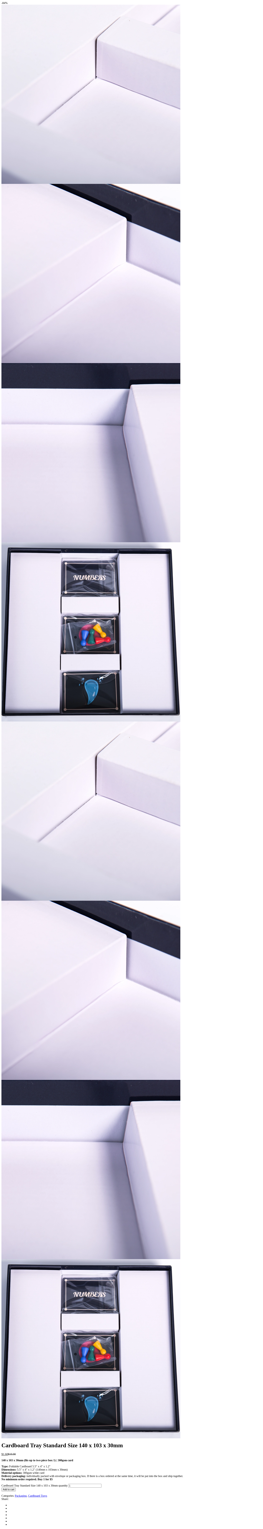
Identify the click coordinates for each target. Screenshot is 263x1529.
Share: (5, 1499)
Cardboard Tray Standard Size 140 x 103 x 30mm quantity (34, 1485)
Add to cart (8, 1489)
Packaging (21, 1495)
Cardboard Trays (37, 1495)
